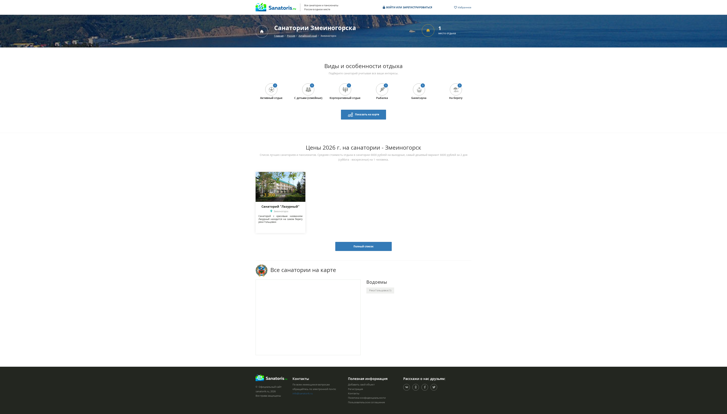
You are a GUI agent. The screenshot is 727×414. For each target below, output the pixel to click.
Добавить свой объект (361, 384)
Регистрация (355, 389)
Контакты (353, 393)
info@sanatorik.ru (303, 393)
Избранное (464, 7)
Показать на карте (367, 114)
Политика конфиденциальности (367, 397)
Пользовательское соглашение (366, 402)
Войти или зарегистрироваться (409, 7)
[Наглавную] (262, 31)
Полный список (363, 246)
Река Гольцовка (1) (380, 290)
